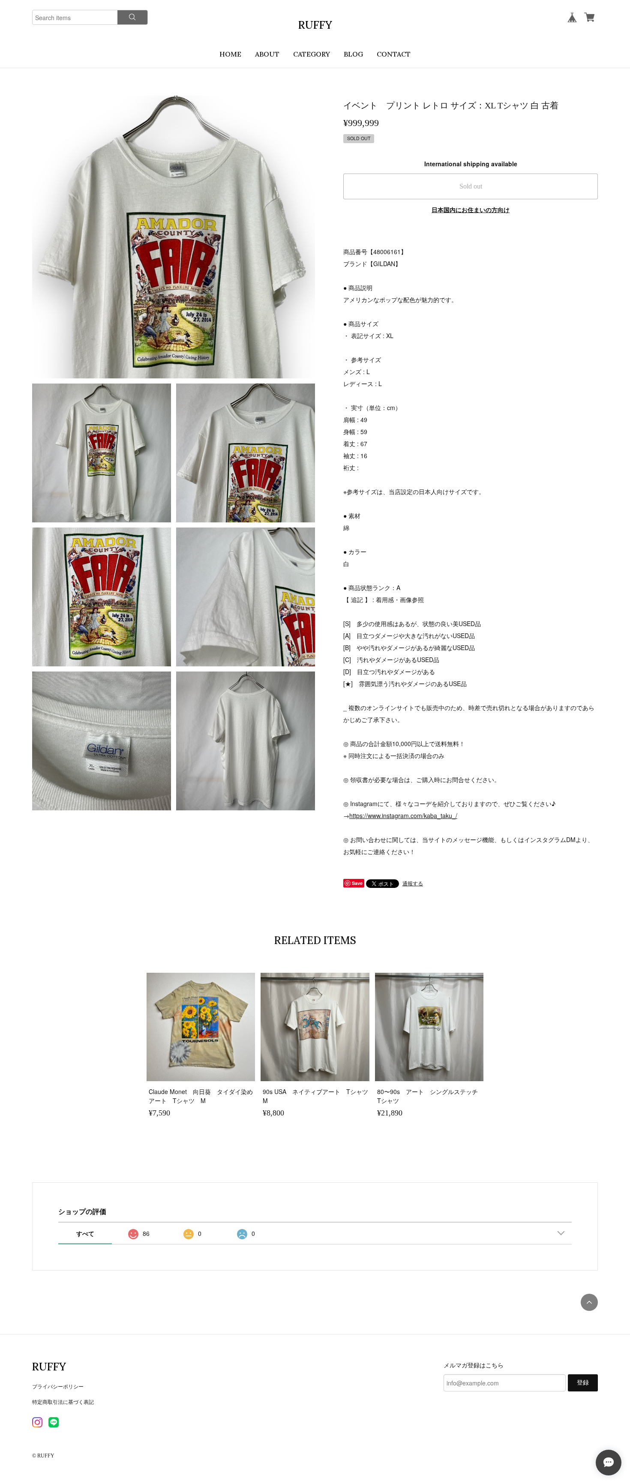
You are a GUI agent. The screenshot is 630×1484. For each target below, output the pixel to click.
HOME (230, 54)
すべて (85, 1233)
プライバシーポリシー (58, 1386)
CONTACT (394, 54)
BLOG (353, 54)
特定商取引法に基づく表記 (63, 1401)
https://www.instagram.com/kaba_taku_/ (403, 815)
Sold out (470, 186)
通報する (412, 883)
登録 (583, 1382)
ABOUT (267, 54)
